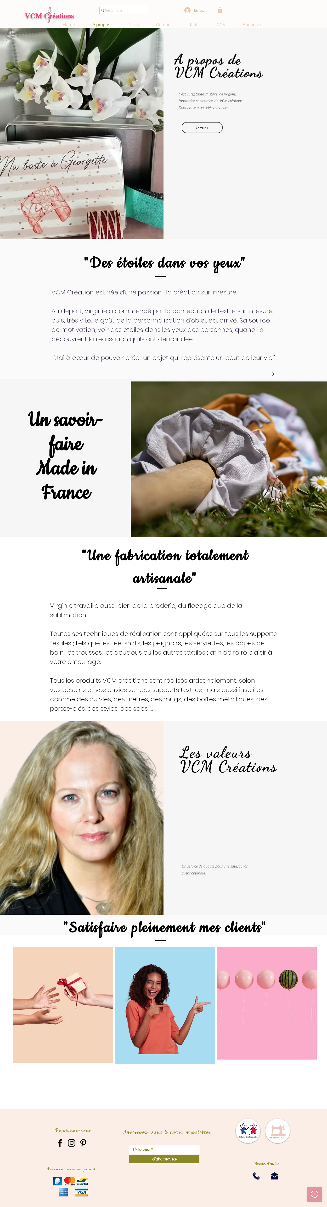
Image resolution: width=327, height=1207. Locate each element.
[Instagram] (72, 1143)
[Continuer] (273, 374)
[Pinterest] (83, 1143)
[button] (220, 10)
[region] (63, 1006)
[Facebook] (60, 1143)
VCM (34, 16)
